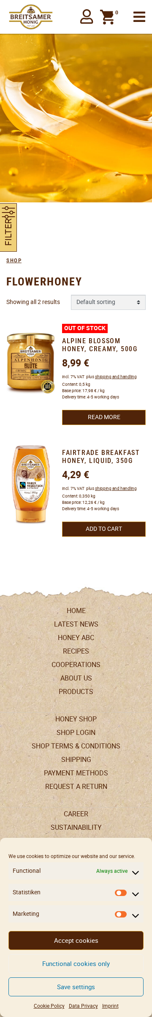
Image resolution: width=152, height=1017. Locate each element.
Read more (104, 417)
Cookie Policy (49, 1005)
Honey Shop (76, 719)
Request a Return (76, 786)
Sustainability (76, 827)
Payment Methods (76, 773)
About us (76, 678)
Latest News (76, 624)
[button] (86, 17)
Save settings (76, 986)
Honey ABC (76, 638)
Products (76, 692)
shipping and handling (116, 377)
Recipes (76, 651)
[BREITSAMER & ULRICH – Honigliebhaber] (31, 17)
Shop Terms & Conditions (76, 746)
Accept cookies (76, 940)
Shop (14, 260)
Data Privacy (83, 1005)
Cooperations (76, 665)
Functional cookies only (76, 963)
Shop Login (76, 732)
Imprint (110, 1005)
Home (76, 611)
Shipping (76, 759)
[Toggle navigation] (139, 17)
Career (76, 814)
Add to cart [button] (104, 529)
